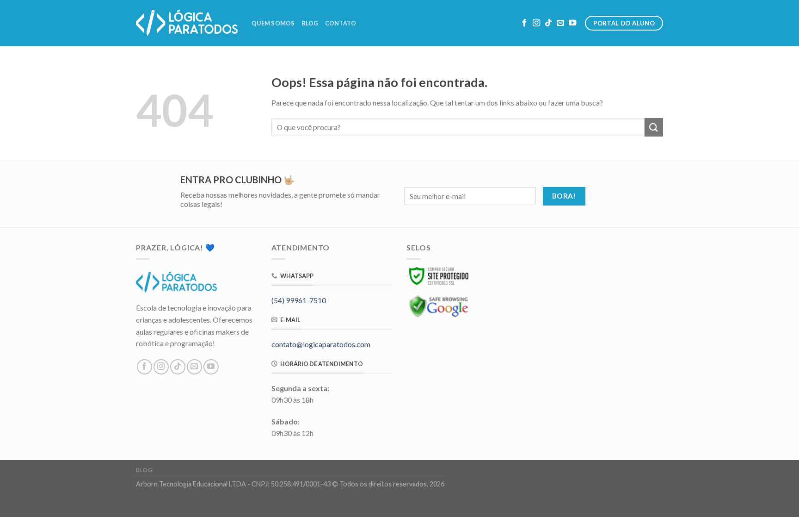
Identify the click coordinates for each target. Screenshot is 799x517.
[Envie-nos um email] (560, 23)
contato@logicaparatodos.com (320, 344)
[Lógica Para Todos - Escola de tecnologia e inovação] (187, 23)
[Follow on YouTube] (572, 23)
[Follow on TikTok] (548, 23)
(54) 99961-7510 (298, 300)
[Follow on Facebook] (524, 23)
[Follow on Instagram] (536, 23)
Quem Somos (273, 23)
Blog (310, 23)
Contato (340, 23)
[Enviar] (654, 127)
